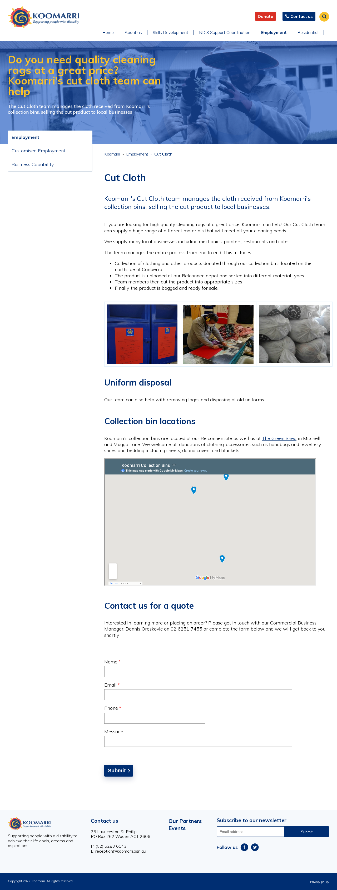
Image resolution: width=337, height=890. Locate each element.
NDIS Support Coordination (224, 32)
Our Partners (185, 821)
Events (177, 828)
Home (108, 32)
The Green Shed (279, 438)
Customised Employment (38, 151)
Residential (308, 32)
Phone (111, 708)
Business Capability (33, 164)
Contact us (104, 820)
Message (113, 731)
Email (110, 685)
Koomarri (112, 154)
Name (110, 662)
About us (133, 32)
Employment (274, 32)
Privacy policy (319, 882)
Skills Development (170, 32)
